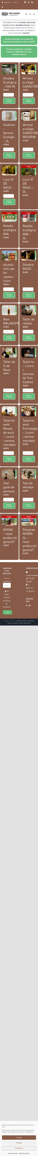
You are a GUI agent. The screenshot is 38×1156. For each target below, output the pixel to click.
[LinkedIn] (29, 605)
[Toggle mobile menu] (34, 14)
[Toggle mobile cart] (26, 14)
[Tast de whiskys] (28, 474)
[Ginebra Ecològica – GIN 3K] (9, 69)
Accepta (19, 1137)
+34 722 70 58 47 (30, 580)
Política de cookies (13, 1153)
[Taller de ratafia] (28, 310)
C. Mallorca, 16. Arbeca (30, 588)
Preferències (19, 1148)
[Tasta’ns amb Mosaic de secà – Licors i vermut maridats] (9, 411)
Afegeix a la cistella (9, 100)
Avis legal (19, 621)
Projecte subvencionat (25, 623)
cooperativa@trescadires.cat (30, 575)
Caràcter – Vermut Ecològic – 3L (9, 133)
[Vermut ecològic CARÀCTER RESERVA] (28, 116)
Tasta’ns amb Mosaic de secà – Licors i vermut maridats (9, 432)
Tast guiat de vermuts (9, 487)
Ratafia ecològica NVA (9, 230)
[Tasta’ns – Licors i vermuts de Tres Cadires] (28, 353)
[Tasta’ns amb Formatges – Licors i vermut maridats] (28, 411)
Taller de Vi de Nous (9, 366)
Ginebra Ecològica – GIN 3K (9, 82)
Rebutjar (19, 1143)
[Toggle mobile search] (30, 14)
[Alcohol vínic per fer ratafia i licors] (9, 256)
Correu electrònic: (7, 579)
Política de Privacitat (28, 621)
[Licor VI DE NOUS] (9, 170)
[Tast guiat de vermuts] (9, 474)
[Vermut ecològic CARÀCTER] (28, 69)
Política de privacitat (24, 1153)
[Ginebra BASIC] (28, 256)
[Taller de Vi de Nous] (9, 353)
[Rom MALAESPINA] (9, 310)
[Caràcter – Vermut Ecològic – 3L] (9, 116)
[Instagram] (26, 605)
